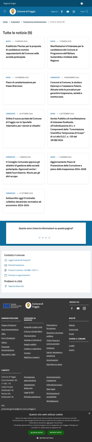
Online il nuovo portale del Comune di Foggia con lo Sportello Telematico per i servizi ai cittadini (23, 122)
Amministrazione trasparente (53, 379)
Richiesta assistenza (32, 396)
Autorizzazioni (52, 360)
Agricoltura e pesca (54, 364)
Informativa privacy (54, 384)
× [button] (89, 413)
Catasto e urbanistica (32, 348)
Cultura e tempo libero (33, 331)
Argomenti (15, 21)
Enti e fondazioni (8, 338)
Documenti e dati (8, 354)
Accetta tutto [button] (37, 433)
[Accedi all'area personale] (81, 3)
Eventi (71, 350)
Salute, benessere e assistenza (54, 354)
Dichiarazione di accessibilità (52, 395)
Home (5, 21)
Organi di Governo (8, 325)
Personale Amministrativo (7, 348)
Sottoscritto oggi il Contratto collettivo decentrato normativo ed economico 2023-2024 (23, 201)
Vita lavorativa (30, 335)
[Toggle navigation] (4, 11)
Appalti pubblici (30, 344)
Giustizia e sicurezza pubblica (54, 334)
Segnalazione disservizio (29, 386)
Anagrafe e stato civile (33, 327)
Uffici (3, 333)
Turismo (27, 353)
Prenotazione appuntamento (30, 379)
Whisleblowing (52, 401)
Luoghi (72, 345)
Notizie (72, 325)
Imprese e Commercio (32, 340)
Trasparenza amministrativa (34, 21)
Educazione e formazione (51, 327)
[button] (45, 438)
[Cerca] (87, 11)
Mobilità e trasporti (32, 357)
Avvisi (8, 41)
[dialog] (46, 426)
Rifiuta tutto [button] (55, 432)
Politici (4, 342)
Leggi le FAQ (29, 392)
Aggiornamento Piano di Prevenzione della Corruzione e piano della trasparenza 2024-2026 (68, 165)
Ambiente (50, 348)
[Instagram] (72, 11)
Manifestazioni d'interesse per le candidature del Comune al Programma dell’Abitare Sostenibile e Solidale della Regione (66, 53)
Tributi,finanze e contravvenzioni (53, 342)
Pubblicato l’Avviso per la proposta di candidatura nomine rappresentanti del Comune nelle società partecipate (23, 51)
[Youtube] (66, 11)
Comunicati (55, 77)
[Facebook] (60, 11)
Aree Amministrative (9, 329)
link (59, 428)
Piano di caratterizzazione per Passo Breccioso (21, 84)
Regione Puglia (10, 3)
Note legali (50, 389)
